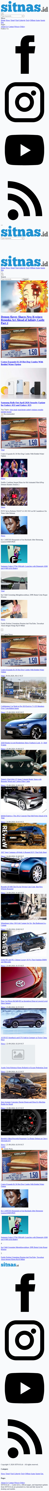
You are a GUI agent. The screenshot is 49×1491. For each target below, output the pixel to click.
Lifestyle (22, 20)
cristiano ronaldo (37, 410)
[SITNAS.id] (24, 11)
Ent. (2, 22)
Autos (38, 20)
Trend (12, 20)
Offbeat (32, 20)
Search (25, 279)
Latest (3, 1147)
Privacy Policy (19, 27)
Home (3, 20)
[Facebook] (24, 77)
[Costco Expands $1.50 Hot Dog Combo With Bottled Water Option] (24, 1180)
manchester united (24, 410)
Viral (17, 20)
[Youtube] (24, 174)
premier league (6, 412)
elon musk (13, 410)
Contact (11, 27)
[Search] (23, 16)
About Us (4, 27)
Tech (27, 20)
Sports (42, 20)
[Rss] (24, 222)
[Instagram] (24, 126)
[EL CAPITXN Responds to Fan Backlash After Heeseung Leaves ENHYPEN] (15, 1207)
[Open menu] (2, 225)
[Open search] (2, 272)
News (8, 20)
